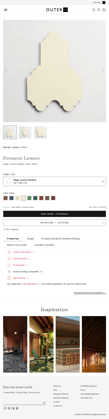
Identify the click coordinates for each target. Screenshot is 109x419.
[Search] (93, 9)
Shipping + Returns (60, 394)
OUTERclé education (88, 386)
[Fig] (47, 198)
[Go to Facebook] (13, 408)
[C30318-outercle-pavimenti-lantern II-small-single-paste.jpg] (25, 132)
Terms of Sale (21, 392)
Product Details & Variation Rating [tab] (61, 238)
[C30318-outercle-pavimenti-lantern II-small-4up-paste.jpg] (40, 132)
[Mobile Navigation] (5, 10)
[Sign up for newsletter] (24, 403)
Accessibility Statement (89, 394)
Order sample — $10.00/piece (54, 213)
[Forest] (35, 198)
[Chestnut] (53, 198)
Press (82, 390)
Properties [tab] (13, 238)
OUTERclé (86, 414)
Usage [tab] (30, 238)
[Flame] (41, 198)
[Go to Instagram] (5, 408)
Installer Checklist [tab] (44, 244)
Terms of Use (34, 392)
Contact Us (57, 406)
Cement (15, 147)
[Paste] (23, 198)
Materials (7, 147)
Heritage (14, 229)
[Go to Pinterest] (9, 408)
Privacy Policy (8, 392)
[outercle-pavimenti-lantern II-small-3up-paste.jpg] (10, 132)
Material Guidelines (61, 398)
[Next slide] (103, 71)
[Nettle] (29, 198)
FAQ (55, 390)
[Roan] (17, 198)
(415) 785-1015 (86, 398)
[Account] (99, 9)
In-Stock (56, 402)
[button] (8, 344)
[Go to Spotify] (17, 408)
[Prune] (5, 198)
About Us (57, 386)
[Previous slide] (6, 71)
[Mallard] (11, 198)
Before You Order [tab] (17, 244)
